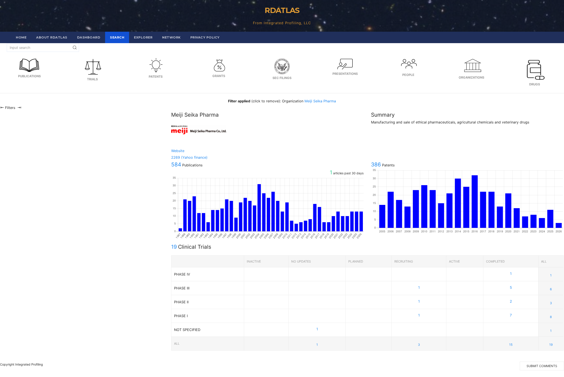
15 (511, 344)
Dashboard (88, 37)
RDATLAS (282, 10)
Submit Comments (542, 366)
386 (376, 164)
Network (171, 37)
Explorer (143, 37)
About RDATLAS (51, 37)
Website (177, 151)
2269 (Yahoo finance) (189, 157)
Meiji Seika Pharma (320, 101)
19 (174, 247)
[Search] (74, 47)
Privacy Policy (205, 37)
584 (176, 164)
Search (117, 37)
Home (21, 37)
